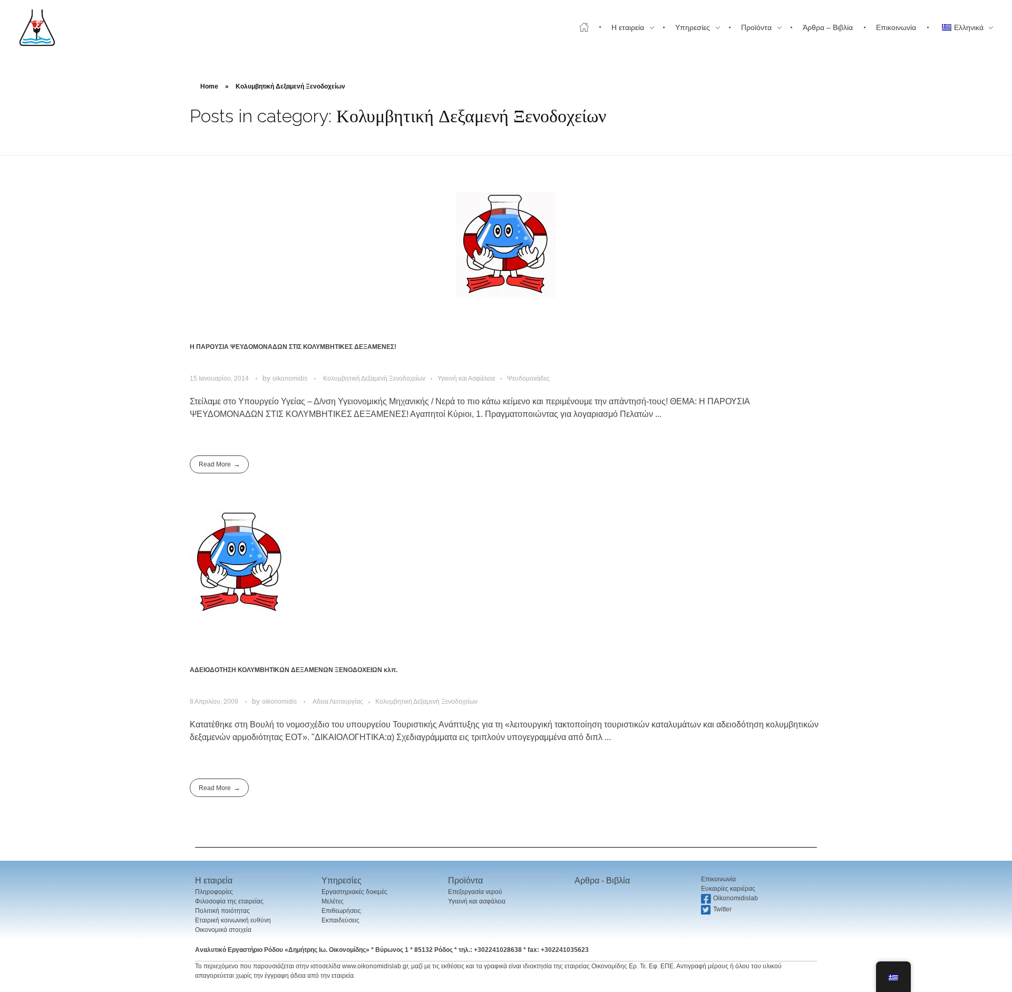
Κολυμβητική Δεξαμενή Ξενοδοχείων (374, 378)
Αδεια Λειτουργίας (338, 701)
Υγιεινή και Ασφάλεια (466, 378)
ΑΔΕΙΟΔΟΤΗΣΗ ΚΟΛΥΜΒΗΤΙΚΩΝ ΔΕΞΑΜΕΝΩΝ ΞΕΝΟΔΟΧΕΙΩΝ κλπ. (293, 670)
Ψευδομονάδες (528, 378)
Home (209, 86)
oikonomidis (291, 378)
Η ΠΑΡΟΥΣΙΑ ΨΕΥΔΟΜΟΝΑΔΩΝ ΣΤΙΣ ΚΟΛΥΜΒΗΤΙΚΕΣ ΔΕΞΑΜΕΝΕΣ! (293, 347)
